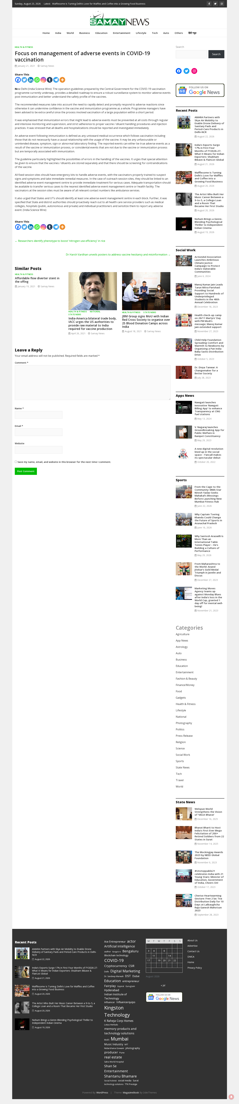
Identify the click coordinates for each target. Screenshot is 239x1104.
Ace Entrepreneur (115, 946)
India (58, 37)
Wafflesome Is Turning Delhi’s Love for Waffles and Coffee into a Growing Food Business (209, 182)
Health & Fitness (24, 52)
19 (159, 965)
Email (19, 431)
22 (174, 965)
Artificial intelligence (119, 951)
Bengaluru (130, 956)
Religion (181, 747)
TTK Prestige (131, 1089)
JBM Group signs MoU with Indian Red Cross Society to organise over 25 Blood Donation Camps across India (146, 326)
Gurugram (130, 991)
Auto (166, 37)
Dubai (135, 981)
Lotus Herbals (111, 1029)
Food (179, 696)
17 (148, 965)
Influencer (109, 1007)
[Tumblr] (50, 85)
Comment (21, 367)
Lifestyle (141, 37)
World (70, 37)
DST (128, 981)
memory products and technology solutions (120, 1035)
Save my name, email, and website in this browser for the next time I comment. (64, 466)
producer (111, 1057)
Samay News (47, 70)
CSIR (131, 971)
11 (154, 960)
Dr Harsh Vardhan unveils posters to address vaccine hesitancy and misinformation (118, 259)
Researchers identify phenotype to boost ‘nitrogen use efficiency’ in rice (60, 246)
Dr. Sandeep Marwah (114, 981)
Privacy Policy (194, 972)
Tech (155, 37)
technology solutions (113, 1089)
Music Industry (113, 1049)
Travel (180, 785)
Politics (180, 734)
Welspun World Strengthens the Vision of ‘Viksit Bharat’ (208, 816)
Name (19, 413)
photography (133, 1053)
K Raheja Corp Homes (118, 1026)
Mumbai (119, 1044)
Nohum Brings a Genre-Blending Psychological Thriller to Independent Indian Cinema (209, 228)
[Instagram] (43, 85)
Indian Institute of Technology (115, 1001)
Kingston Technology (117, 1016)
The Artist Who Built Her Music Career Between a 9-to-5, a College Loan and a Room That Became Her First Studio (209, 205)
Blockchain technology (116, 960)
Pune (122, 1057)
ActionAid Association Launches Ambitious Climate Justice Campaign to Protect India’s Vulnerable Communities (208, 269)
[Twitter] (24, 85)
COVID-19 (114, 965)
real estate (113, 1062)
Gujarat (120, 991)
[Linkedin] (30, 85)
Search (180, 52)
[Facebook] (18, 85)
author (107, 956)
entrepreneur (130, 986)
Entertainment (121, 37)
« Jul (163, 990)
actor (131, 946)
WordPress (102, 1097)
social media (124, 1085)
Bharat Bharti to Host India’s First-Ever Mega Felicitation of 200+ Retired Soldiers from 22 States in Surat (209, 838)
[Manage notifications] (231, 1096)
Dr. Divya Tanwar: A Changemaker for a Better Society (206, 375)
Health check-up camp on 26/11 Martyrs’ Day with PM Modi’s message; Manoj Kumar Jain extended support (208, 325)
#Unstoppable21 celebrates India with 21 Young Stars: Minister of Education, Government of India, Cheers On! (209, 881)
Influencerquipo (125, 1007)
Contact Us (193, 956)
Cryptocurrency (115, 971)
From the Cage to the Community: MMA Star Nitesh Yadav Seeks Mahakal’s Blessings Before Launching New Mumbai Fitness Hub (208, 499)
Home (46, 37)
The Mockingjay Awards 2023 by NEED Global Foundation (209, 859)
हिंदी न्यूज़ (192, 37)
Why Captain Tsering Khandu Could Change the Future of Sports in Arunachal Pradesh (208, 524)
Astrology (182, 652)
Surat (136, 1085)
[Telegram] (56, 85)
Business (84, 37)
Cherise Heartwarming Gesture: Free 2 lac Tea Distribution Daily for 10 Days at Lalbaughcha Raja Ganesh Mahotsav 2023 (209, 908)
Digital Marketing (125, 975)
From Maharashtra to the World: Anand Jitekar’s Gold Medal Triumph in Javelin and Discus (208, 574)
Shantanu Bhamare (120, 1081)
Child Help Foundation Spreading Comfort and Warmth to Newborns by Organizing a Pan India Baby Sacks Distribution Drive (209, 352)
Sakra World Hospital (114, 1066)
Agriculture (182, 639)
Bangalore (116, 956)
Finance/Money (185, 690)
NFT (126, 1049)
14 (169, 960)
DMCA (190, 961)
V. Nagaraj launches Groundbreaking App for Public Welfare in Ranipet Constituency (209, 436)
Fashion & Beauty (186, 683)
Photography (184, 728)
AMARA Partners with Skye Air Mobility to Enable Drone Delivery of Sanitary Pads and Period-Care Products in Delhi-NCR (209, 129)
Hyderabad (111, 995)
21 (169, 965)
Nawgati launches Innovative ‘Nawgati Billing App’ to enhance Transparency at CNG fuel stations (208, 413)
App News (182, 645)
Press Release (184, 740)
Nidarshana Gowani (114, 1053)
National (95, 316)
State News (74, 319)
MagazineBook (131, 1097)
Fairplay (110, 991)
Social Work (183, 759)
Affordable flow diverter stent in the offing (37, 284)
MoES (106, 1044)
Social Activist (110, 1085)
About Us (192, 945)
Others (179, 37)
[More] (62, 85)
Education (101, 37)
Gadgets (181, 702)
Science (180, 753)
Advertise (192, 950)
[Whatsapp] (37, 85)
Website (19, 448)
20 (164, 965)
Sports (180, 766)
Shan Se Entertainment (116, 1073)
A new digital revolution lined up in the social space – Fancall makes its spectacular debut (209, 458)
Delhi (106, 976)
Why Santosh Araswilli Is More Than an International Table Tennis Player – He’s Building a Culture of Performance (209, 548)
